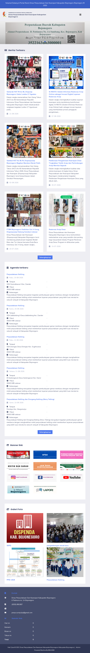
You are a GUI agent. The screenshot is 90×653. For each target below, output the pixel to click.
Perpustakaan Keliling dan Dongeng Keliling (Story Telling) (30, 399)
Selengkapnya (45, 257)
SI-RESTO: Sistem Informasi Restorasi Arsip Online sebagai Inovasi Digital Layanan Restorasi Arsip (66, 94)
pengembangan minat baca (57, 545)
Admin (78, 647)
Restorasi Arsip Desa (57, 229)
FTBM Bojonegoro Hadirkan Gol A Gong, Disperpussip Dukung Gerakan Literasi (23, 230)
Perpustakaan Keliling (15, 274)
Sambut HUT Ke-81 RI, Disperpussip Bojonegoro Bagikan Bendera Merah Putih (23, 162)
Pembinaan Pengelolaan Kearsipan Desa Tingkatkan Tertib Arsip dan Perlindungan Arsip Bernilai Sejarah (66, 163)
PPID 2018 (11, 580)
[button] (6, 32)
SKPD (9, 545)
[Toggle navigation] (81, 14)
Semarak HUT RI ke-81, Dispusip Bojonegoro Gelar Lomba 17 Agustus (21, 93)
